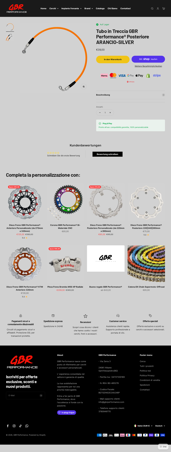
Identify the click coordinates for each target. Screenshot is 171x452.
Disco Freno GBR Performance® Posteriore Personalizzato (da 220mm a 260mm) (105, 228)
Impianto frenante (70, 8)
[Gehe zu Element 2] (10, 37)
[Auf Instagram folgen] (14, 426)
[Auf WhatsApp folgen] (27, 426)
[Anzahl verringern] (100, 113)
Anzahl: (99, 107)
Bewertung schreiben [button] (107, 154)
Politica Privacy (147, 375)
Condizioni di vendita (150, 380)
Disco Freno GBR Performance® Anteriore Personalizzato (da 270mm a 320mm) (25, 228)
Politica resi (145, 370)
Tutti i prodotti (147, 366)
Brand (87, 8)
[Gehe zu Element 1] (10, 27)
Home (43, 8)
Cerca (142, 361)
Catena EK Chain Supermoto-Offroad (146, 287)
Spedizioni (145, 385)
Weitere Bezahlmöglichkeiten (148, 66)
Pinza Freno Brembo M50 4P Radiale (65, 287)
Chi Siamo (112, 8)
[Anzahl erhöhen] (110, 113)
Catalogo (100, 8)
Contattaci (125, 8)
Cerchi (52, 8)
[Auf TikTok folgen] (20, 426)
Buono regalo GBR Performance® (105, 287)
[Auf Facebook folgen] (7, 426)
